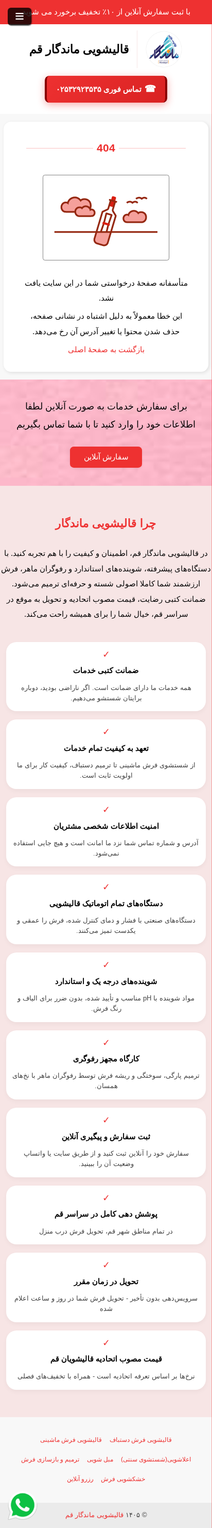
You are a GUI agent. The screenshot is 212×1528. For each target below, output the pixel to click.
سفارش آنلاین (106, 457)
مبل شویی (100, 1459)
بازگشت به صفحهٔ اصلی (106, 350)
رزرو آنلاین (80, 1479)
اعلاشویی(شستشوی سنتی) (156, 1459)
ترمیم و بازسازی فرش (50, 1459)
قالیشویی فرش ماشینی (71, 1439)
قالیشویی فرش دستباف (141, 1439)
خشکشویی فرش (123, 1479)
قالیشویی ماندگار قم (94, 1515)
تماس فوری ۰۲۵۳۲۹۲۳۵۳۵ (100, 89)
